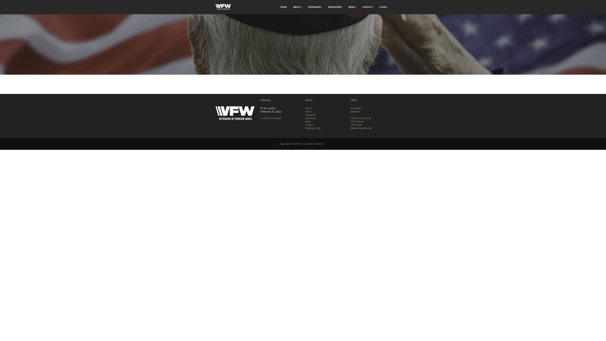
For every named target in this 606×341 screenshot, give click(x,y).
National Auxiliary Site (361, 128)
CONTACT (367, 7)
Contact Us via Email (270, 118)
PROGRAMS (314, 7)
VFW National (357, 121)
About (308, 111)
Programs (310, 115)
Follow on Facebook (360, 118)
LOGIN (382, 7)
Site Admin (355, 108)
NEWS (351, 7)
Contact (309, 125)
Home (308, 108)
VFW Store (356, 125)
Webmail (354, 111)
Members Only (313, 128)
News (308, 121)
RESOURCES (334, 7)
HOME (283, 7)
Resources (310, 118)
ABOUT (297, 7)
